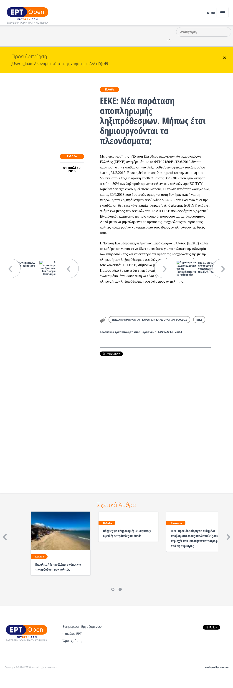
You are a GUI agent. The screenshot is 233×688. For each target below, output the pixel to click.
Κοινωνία (176, 523)
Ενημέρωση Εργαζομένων (82, 626)
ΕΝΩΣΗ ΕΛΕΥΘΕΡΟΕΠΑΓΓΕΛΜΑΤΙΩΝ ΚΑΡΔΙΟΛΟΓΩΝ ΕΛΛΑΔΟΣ (149, 319)
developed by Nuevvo (216, 667)
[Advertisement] (155, 418)
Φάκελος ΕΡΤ (72, 633)
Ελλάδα (109, 89)
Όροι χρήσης (72, 640)
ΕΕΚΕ (199, 319)
